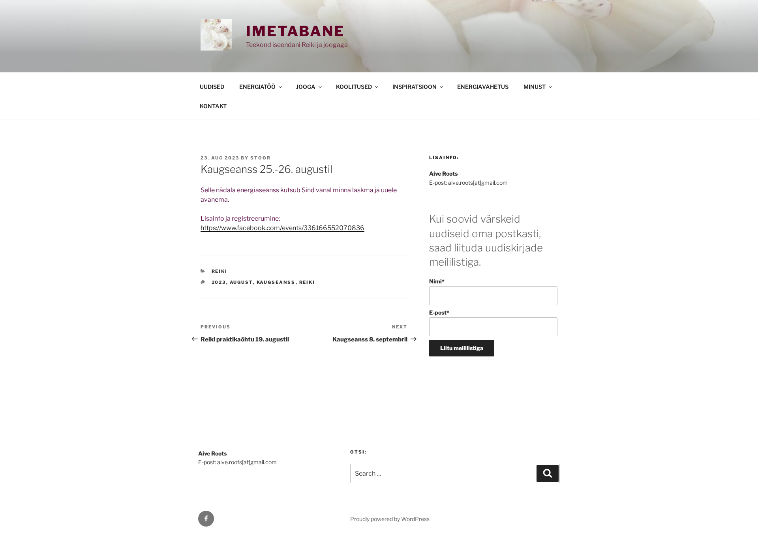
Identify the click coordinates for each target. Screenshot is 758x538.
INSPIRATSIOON (414, 86)
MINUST (534, 86)
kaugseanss (276, 282)
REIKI (220, 271)
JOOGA (305, 86)
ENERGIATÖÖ (257, 86)
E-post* (439, 312)
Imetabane (295, 31)
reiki (307, 282)
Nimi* (437, 281)
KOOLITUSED (354, 86)
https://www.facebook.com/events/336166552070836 (282, 228)
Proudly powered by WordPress (390, 519)
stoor (260, 158)
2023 (219, 282)
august (241, 282)
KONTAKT (213, 106)
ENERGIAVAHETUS (482, 86)
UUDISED (212, 86)
